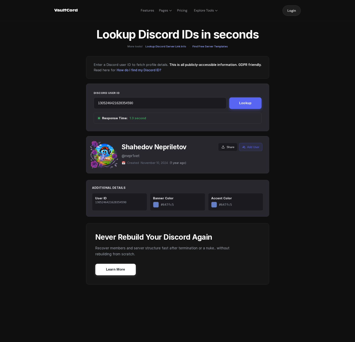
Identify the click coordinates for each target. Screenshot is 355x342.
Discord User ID (107, 93)
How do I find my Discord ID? (139, 70)
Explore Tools (204, 10)
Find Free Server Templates (210, 46)
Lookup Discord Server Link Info (165, 46)
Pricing (182, 10)
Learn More (115, 269)
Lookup (245, 103)
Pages (163, 10)
